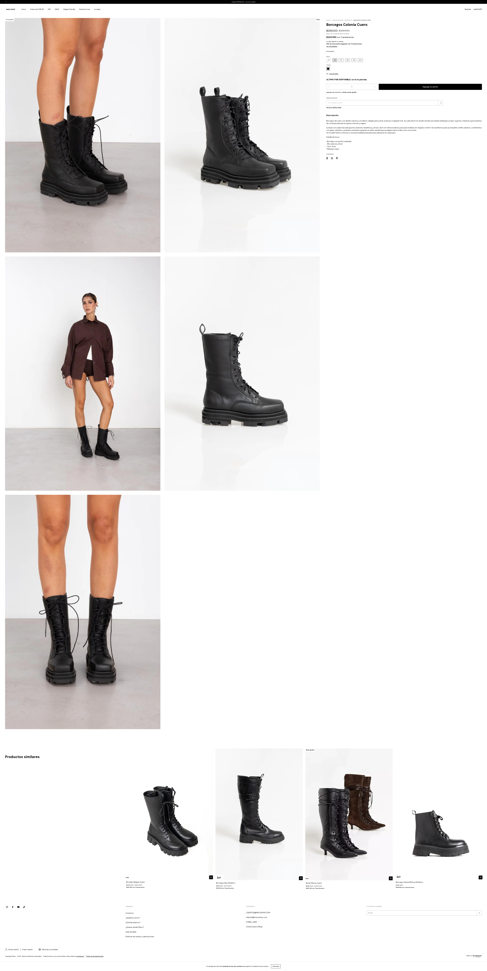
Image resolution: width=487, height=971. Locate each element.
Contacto (130, 913)
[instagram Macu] (7, 907)
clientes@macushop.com (256, 917)
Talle (328, 56)
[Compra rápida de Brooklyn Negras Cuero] (211, 877)
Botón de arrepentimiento (94, 956)
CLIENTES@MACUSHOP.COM (258, 913)
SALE (57, 9)
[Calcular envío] (440, 102)
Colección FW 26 (37, 9)
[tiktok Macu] (24, 907)
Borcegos (348, 20)
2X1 (49, 9)
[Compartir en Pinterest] (337, 158)
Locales (97, 9)
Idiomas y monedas (50, 949)
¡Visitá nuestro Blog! (254, 927)
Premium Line (84, 9)
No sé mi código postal (333, 107)
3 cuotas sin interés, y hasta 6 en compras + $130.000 (243, 2)
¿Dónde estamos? (133, 922)
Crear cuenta (27, 949)
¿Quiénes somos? (133, 918)
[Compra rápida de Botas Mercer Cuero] (391, 878)
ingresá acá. (80, 956)
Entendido (275, 966)
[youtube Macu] (18, 907)
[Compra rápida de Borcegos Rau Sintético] (301, 878)
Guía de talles (131, 932)
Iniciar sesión (13, 949)
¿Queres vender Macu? (135, 927)
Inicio (24, 9)
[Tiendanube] (474, 957)
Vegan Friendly (69, 9)
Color (328, 65)
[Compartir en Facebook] (327, 158)
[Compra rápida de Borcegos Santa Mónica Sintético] (480, 877)
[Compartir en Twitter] (332, 158)
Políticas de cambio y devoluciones (140, 937)
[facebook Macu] (13, 907)
